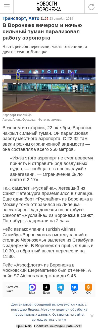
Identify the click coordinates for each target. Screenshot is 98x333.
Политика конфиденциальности (58, 326)
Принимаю (24, 326)
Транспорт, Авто (21, 18)
